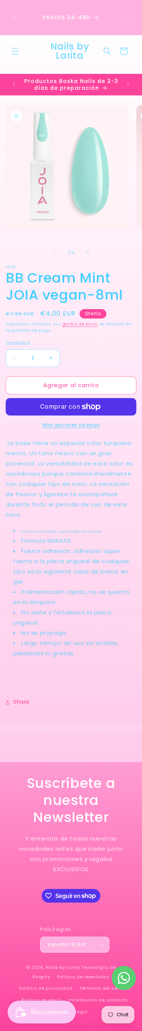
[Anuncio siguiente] (128, 17)
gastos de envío (80, 324)
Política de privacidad (45, 988)
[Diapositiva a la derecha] (88, 252)
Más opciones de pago (71, 425)
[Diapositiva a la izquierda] (54, 252)
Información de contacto (98, 1000)
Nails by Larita (63, 967)
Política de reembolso (83, 977)
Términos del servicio (104, 988)
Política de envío (41, 1000)
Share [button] (21, 702)
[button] (15, 51)
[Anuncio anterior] (14, 17)
